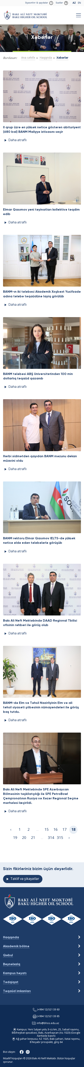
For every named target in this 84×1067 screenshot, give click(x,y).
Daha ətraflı (17, 140)
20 (24, 838)
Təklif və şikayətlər (24, 879)
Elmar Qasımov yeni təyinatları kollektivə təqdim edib (41, 212)
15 (46, 830)
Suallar (59, 3)
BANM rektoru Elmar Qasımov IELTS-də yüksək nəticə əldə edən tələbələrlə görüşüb (39, 541)
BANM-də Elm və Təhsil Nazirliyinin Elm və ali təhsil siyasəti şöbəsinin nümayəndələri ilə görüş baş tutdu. (41, 707)
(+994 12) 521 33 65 (48, 1016)
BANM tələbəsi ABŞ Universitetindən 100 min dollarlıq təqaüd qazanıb (38, 376)
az (74, 3)
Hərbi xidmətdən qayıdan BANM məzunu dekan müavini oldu (40, 459)
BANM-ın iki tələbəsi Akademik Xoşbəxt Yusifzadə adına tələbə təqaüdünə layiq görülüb (42, 294)
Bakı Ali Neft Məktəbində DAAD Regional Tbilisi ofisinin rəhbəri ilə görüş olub (40, 623)
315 (60, 838)
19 (15, 838)
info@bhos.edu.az (48, 1023)
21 (33, 838)
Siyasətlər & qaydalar (36, 3)
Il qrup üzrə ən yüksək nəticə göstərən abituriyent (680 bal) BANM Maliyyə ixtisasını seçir (42, 130)
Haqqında (46, 57)
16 (55, 830)
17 (64, 830)
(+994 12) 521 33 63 (48, 1010)
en (79, 3)
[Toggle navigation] (78, 15)
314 (51, 838)
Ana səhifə (28, 57)
